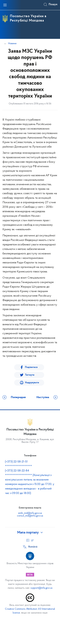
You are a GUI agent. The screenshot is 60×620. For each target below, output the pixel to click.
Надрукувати (32, 382)
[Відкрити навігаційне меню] (5, 5)
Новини (12, 43)
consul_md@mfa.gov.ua (30, 515)
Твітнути (29, 375)
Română (32, 546)
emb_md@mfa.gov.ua (30, 513)
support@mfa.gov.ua (41, 588)
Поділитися (31, 367)
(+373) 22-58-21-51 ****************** (18, 464)
